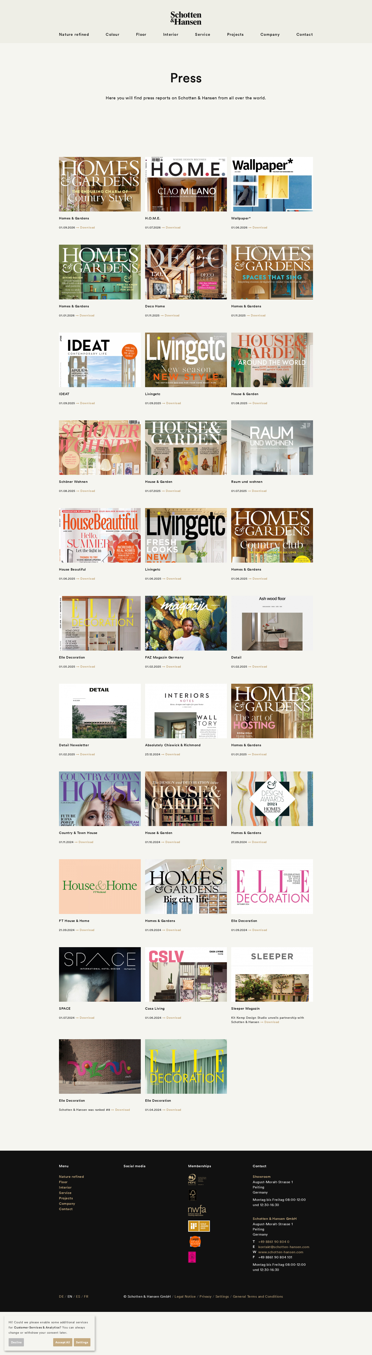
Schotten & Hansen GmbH (275, 1218)
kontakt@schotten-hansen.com (283, 1247)
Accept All (62, 1342)
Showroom (262, 1176)
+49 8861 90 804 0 (274, 1241)
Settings (222, 1296)
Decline (16, 1342)
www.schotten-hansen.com (281, 1252)
